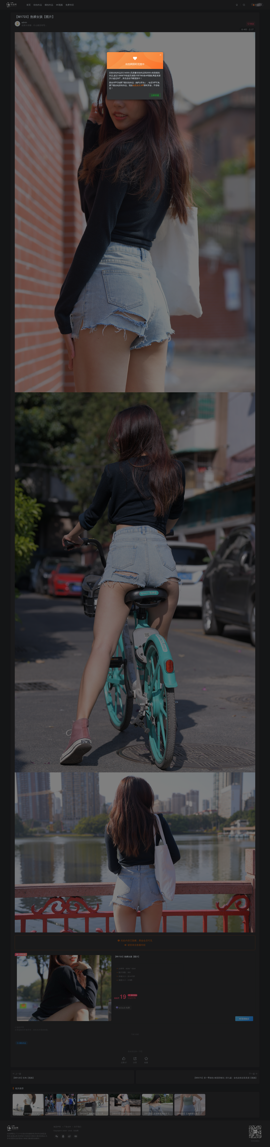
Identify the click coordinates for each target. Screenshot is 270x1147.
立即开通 (155, 95)
